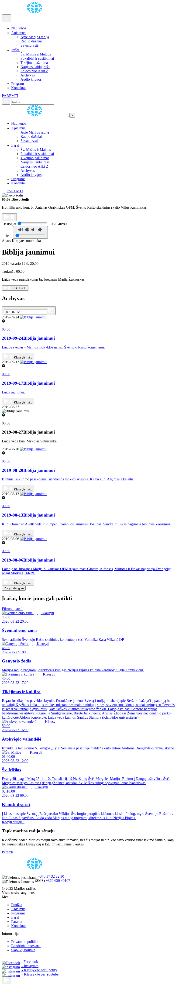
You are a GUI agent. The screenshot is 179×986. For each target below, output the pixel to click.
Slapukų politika (23, 950)
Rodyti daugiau (14, 588)
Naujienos (18, 28)
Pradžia (16, 905)
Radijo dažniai (31, 41)
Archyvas (28, 75)
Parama (16, 922)
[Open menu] (6, 18)
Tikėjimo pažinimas (35, 63)
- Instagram (29, 966)
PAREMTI (10, 96)
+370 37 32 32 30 (51, 876)
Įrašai (15, 50)
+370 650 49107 (58, 881)
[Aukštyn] (6, 980)
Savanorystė (29, 45)
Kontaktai (18, 88)
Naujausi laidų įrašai (35, 67)
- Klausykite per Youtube (40, 974)
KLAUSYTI (19, 288)
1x (7, 236)
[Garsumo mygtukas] (30, 232)
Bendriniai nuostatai (26, 946)
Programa (18, 84)
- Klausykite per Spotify (39, 970)
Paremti (7, 852)
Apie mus (18, 33)
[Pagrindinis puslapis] (35, 12)
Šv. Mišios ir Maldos (36, 54)
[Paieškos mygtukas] (6, 101)
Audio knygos (31, 79)
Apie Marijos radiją (35, 37)
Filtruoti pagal (12, 609)
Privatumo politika (24, 942)
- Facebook (29, 962)
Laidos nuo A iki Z (34, 71)
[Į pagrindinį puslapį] (35, 115)
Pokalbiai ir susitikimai (37, 58)
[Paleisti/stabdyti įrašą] (9, 217)
